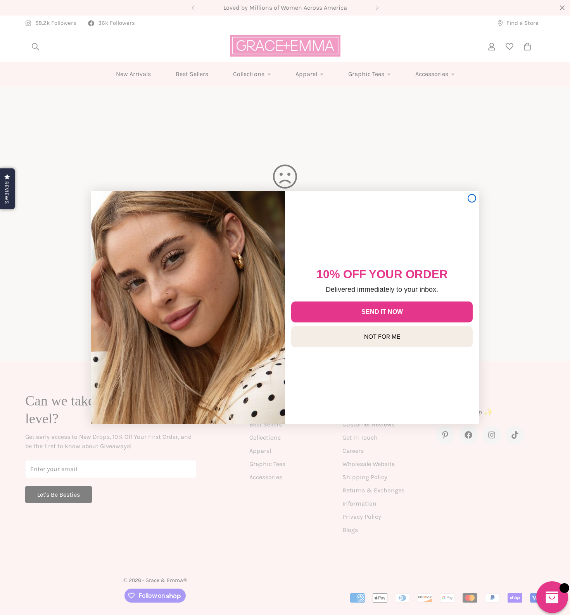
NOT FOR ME (382, 336)
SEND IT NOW (382, 311)
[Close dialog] (472, 198)
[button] (7, 188)
